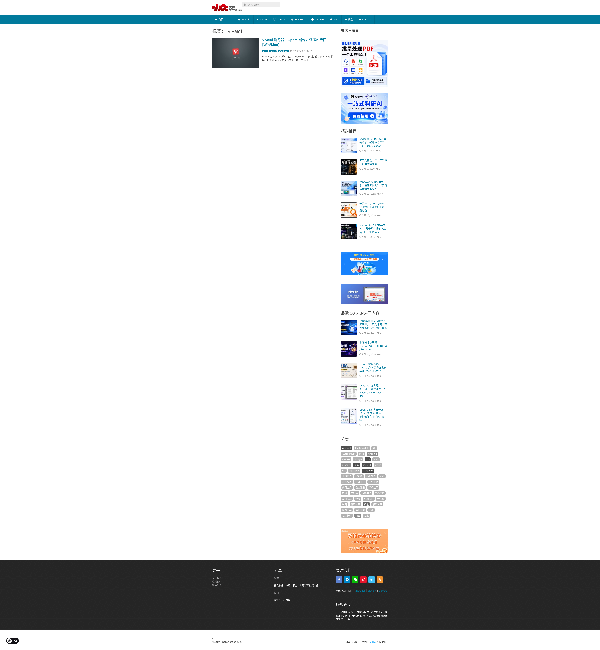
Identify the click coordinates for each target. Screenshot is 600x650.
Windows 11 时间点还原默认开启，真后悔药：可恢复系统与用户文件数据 (373, 324)
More (365, 19)
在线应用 (347, 481)
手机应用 (373, 487)
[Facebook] (339, 579)
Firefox (346, 459)
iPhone (346, 465)
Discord (383, 590)
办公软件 (371, 476)
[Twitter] (371, 579)
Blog (361, 453)
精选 (350, 19)
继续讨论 (217, 585)
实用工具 (347, 487)
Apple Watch (362, 448)
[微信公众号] (355, 579)
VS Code (354, 470)
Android (245, 19)
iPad (376, 459)
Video (378, 465)
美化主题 (360, 510)
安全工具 (373, 481)
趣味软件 (347, 515)
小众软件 (217, 641)
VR (343, 470)
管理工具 (355, 504)
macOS (280, 19)
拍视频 (354, 493)
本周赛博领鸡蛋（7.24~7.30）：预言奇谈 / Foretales (373, 346)
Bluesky (372, 590)
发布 (276, 578)
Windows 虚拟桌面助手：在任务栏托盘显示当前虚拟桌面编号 (373, 185)
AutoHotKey (348, 453)
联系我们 (217, 581)
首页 (220, 19)
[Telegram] (347, 579)
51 (311, 51)
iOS (261, 19)
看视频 (380, 498)
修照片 (358, 476)
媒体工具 (360, 481)
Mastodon (360, 590)
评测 (371, 510)
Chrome (319, 19)
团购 (382, 476)
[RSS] (380, 579)
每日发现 (347, 498)
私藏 (344, 504)
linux (265, 51)
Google (358, 459)
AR (374, 448)
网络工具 (347, 510)
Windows (299, 19)
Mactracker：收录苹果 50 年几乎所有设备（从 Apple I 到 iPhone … (372, 228)
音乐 (366, 515)
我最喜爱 (360, 487)
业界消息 (347, 476)
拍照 (344, 493)
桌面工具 (379, 493)
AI (231, 19)
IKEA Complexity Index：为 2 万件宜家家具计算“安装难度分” (372, 367)
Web (335, 19)
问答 (357, 515)
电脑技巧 (368, 498)
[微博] (363, 579)
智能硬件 (366, 493)
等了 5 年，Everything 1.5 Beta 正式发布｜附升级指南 (373, 207)
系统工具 (377, 504)
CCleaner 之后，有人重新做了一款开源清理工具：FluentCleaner (372, 142)
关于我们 (217, 578)
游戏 (357, 498)
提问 (276, 592)
